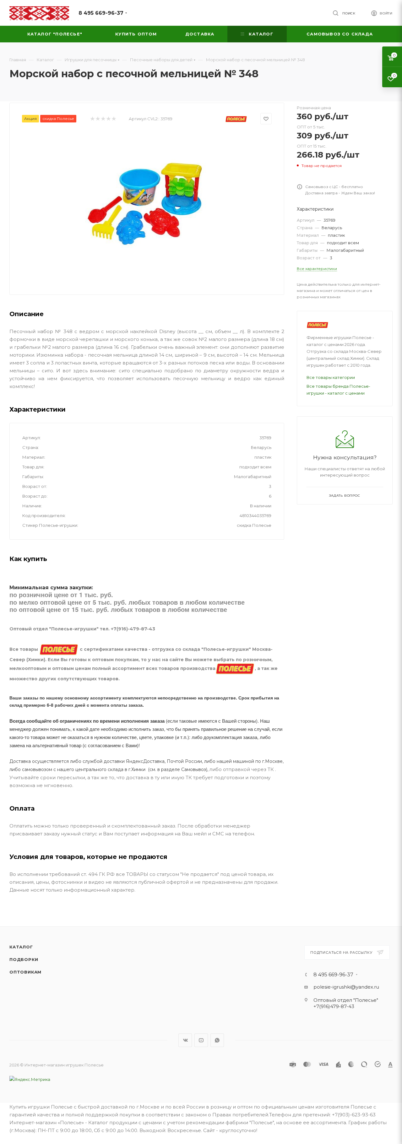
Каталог (21, 946)
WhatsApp (217, 1040)
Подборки (23, 959)
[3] (103, 119)
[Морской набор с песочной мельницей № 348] (147, 202)
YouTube (201, 1040)
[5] (113, 119)
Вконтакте (185, 1040)
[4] (108, 119)
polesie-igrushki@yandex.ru (346, 987)
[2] (97, 119)
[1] (92, 119)
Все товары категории (331, 377)
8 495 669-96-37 (101, 13)
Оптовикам (25, 971)
